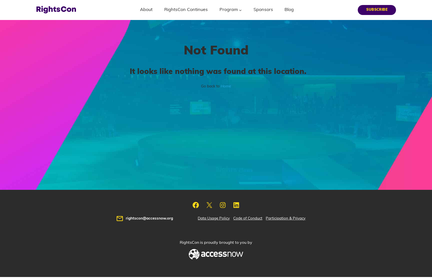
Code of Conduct (247, 218)
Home (226, 86)
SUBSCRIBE (377, 9)
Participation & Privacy (286, 218)
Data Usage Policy (214, 218)
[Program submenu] (240, 9)
